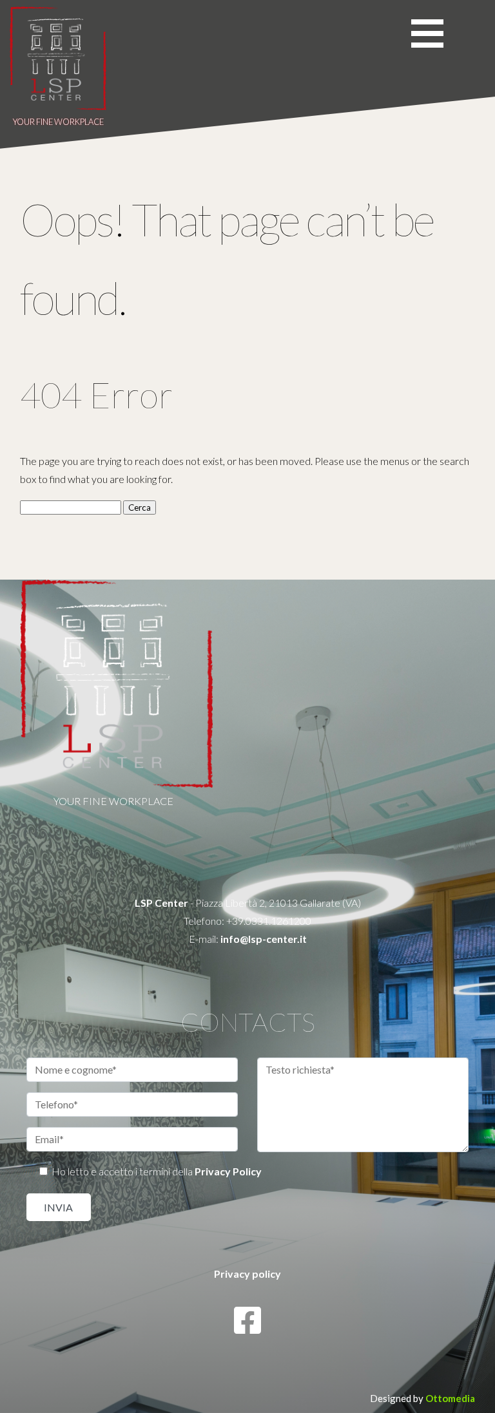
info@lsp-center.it (263, 939)
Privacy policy (247, 1273)
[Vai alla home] (58, 106)
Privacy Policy (228, 1171)
